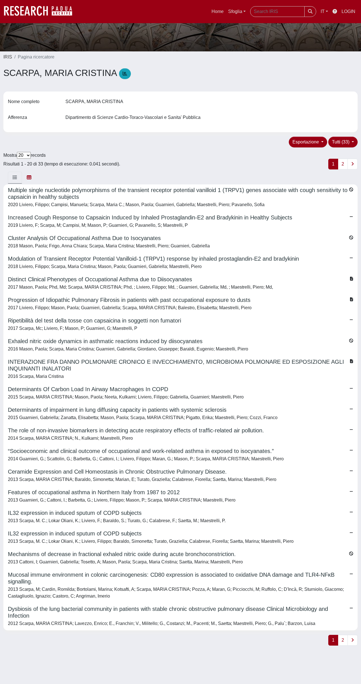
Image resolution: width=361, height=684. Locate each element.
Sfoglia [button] (235, 11)
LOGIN (348, 11)
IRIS (7, 57)
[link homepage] (40, 11)
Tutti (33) (341, 142)
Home (218, 11)
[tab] (15, 178)
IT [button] (323, 11)
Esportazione (306, 142)
